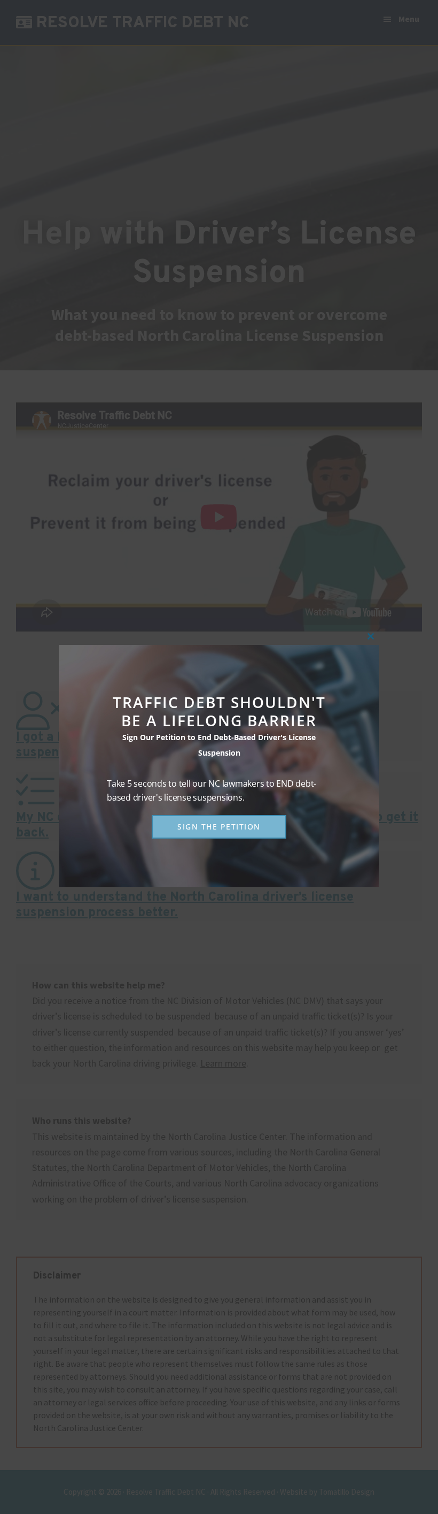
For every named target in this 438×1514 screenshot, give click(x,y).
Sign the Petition (219, 826)
